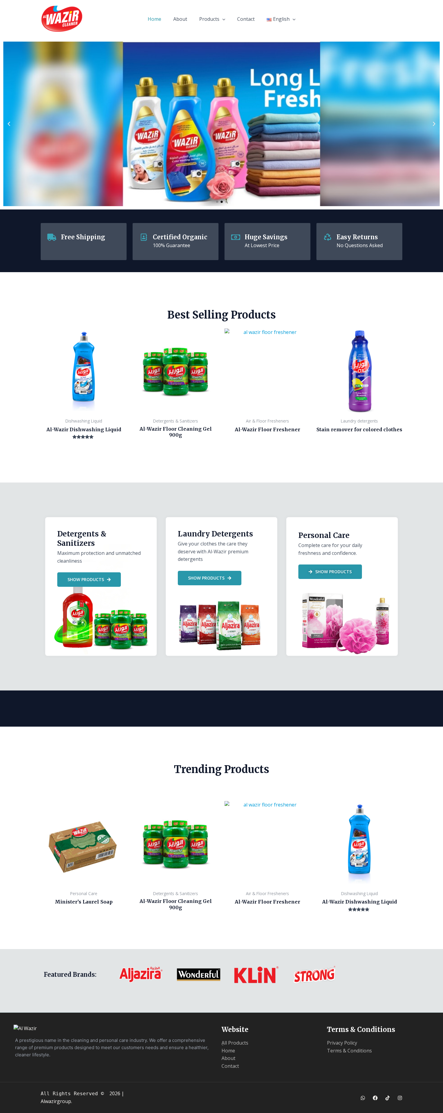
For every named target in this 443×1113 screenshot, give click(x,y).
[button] (9, 124)
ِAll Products (235, 1042)
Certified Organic (180, 237)
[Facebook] (375, 1098)
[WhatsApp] (362, 1098)
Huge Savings (266, 237)
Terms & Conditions (349, 1050)
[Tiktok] (387, 1098)
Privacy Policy (342, 1042)
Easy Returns (357, 237)
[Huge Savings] (235, 237)
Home (154, 19)
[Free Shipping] (51, 237)
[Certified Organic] (143, 237)
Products (209, 19)
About (180, 19)
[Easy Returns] (327, 237)
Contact (246, 19)
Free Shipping (83, 237)
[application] (222, 19)
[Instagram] (399, 1098)
